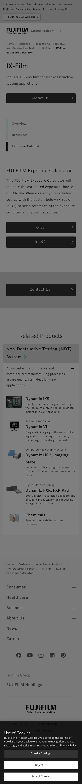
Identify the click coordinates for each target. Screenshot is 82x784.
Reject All (41, 765)
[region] (41, 752)
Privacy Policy (68, 745)
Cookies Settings (41, 753)
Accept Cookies (41, 776)
